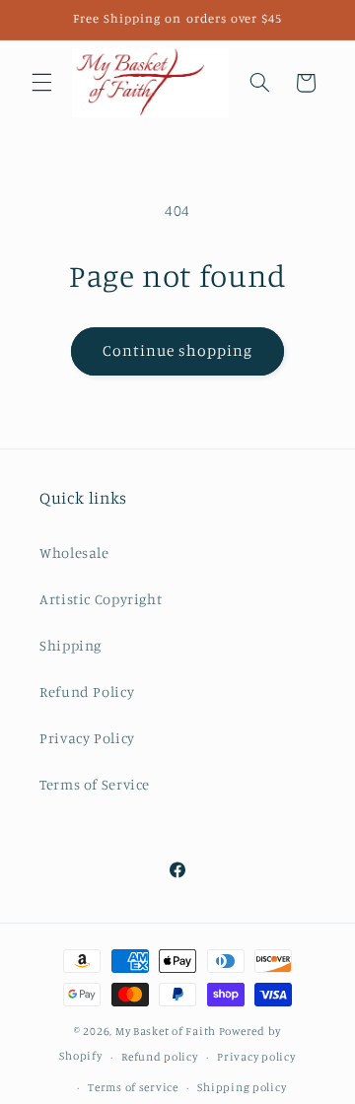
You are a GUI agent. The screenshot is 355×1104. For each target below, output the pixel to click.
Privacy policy (256, 1057)
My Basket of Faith (165, 1031)
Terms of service (133, 1087)
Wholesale (74, 552)
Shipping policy (241, 1087)
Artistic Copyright (100, 598)
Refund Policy (86, 691)
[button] (41, 82)
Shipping (70, 645)
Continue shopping (178, 350)
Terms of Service (94, 784)
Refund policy (159, 1057)
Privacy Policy (87, 737)
